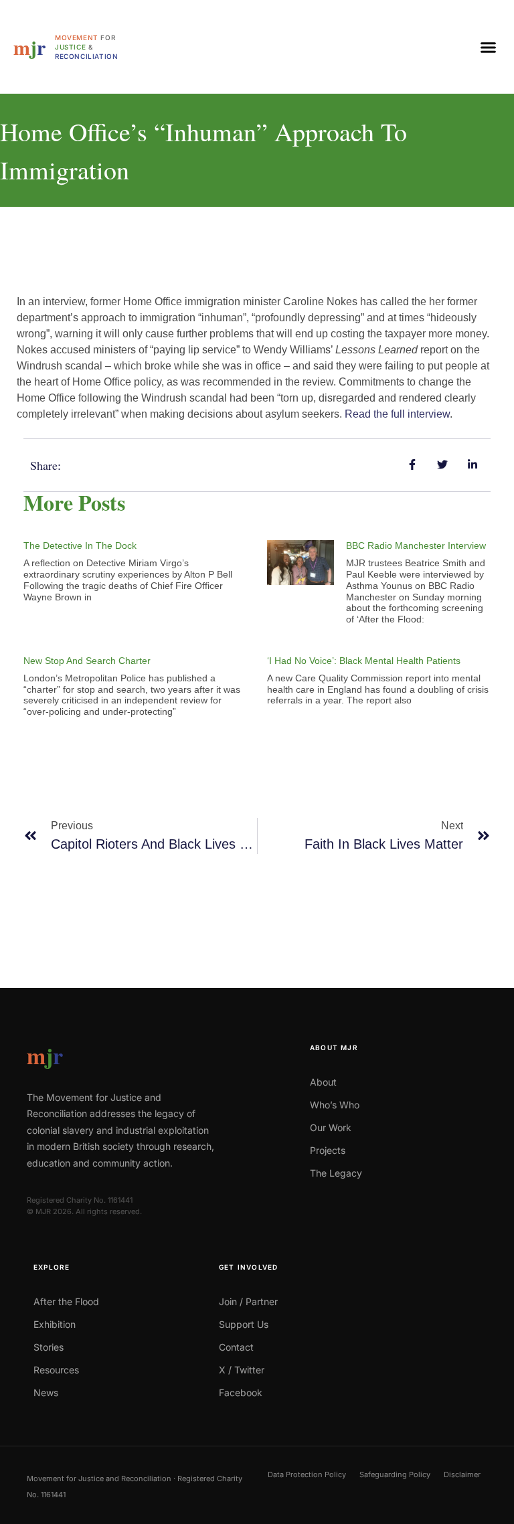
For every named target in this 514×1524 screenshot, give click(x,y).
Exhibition (54, 1324)
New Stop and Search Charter (87, 660)
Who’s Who (334, 1104)
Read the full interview (397, 414)
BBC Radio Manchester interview (416, 545)
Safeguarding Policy (394, 1474)
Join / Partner (248, 1301)
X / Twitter (241, 1369)
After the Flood (66, 1301)
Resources (56, 1369)
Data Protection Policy (307, 1474)
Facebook (240, 1392)
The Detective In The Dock (80, 545)
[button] (488, 47)
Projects (327, 1150)
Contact (236, 1347)
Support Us (243, 1324)
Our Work (330, 1127)
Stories (48, 1347)
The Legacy (336, 1173)
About (323, 1082)
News (45, 1392)
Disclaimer (462, 1474)
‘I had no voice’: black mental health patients (363, 660)
